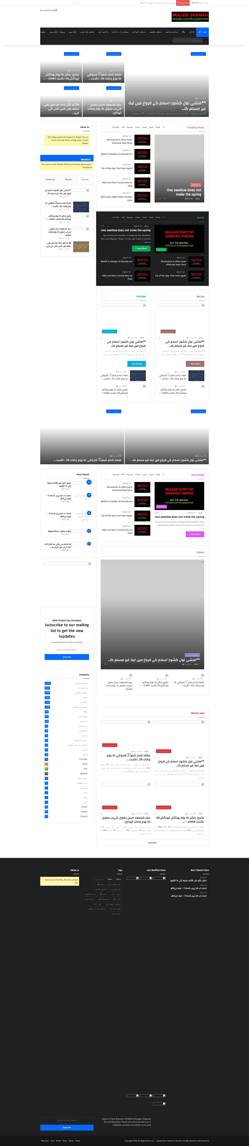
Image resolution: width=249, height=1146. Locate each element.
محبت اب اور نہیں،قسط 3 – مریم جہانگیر (59, 515)
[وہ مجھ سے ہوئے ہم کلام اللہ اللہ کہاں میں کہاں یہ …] (81, 548)
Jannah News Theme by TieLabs (169, 1141)
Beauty (84, 807)
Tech (123, 127)
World (158, 127)
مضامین (83, 788)
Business (130, 127)
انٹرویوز (82, 726)
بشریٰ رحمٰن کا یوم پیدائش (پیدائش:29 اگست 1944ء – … (150, 3)
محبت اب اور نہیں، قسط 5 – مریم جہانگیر (58, 497)
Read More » (141, 248)
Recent (85, 179)
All (163, 127)
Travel (151, 127)
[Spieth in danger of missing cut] (142, 154)
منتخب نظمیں (156, 32)
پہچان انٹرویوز (57, 32)
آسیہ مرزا (99, 879)
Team (65, 1141)
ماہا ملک (117, 899)
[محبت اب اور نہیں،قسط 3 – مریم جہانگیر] (81, 520)
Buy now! (45, 1141)
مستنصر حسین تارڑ (113, 904)
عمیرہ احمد (116, 894)
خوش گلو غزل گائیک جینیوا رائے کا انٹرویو (59, 484)
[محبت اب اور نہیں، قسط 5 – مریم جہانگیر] (81, 502)
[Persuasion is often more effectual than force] (142, 140)
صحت (85, 792)
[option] (124, 83)
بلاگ (183, 32)
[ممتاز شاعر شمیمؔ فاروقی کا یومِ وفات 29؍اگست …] (103, 66)
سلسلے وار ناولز (120, 32)
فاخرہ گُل (103, 894)
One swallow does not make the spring (125, 230)
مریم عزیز (89, 899)
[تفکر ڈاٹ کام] (190, 17)
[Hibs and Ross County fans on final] (142, 182)
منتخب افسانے (139, 32)
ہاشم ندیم (116, 914)
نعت (85, 797)
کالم (191, 32)
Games (144, 127)
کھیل (85, 754)
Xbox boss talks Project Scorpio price (116, 198)
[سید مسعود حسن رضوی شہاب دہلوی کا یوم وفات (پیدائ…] (103, 100)
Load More (152, 843)
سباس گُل (100, 884)
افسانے (83, 702)
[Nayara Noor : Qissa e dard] (81, 535)
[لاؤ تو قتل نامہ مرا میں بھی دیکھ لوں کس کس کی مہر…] (61, 100)
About (71, 1141)
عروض (12, 32)
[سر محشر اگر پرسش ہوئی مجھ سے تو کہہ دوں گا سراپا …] (133, 1097)
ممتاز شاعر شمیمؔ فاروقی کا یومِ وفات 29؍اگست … (104, 76)
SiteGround (202, 1141)
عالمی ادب (103, 32)
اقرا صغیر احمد (114, 884)
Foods (137, 127)
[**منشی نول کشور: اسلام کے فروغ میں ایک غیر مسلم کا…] (167, 83)
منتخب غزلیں (172, 32)
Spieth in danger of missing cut (116, 154)
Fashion (84, 811)
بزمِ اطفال (82, 783)
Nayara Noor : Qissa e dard (59, 531)
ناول (85, 750)
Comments (50, 179)
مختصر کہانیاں (87, 32)
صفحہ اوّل (202, 32)
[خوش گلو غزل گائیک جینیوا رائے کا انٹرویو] (81, 486)
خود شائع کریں (26, 32)
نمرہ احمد (97, 904)
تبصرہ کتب (82, 778)
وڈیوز (84, 735)
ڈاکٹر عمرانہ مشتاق (77, 745)
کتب (85, 802)
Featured (83, 816)
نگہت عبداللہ (115, 909)
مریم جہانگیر (80, 740)
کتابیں (72, 32)
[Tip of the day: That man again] (142, 168)
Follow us (74, 870)
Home (78, 1141)
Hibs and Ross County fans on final (117, 184)
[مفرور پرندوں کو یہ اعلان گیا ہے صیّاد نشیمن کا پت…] (159, 1106)
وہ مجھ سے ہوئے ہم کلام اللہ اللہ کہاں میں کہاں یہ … (58, 545)
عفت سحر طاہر (101, 889)
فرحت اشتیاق (90, 894)
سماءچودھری (116, 889)
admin (197, 199)
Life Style (116, 127)
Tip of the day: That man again (116, 168)
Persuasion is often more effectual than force (119, 141)
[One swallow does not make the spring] (179, 168)
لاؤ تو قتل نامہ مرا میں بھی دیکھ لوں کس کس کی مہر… (61, 108)
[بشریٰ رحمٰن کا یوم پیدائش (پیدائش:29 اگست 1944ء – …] (61, 66)
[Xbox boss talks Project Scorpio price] (142, 197)
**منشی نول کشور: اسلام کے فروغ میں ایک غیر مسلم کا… (167, 105)
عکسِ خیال (41, 32)
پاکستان (83, 731)
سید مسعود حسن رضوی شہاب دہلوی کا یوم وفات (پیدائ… (104, 108)
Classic (118, 879)
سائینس (83, 721)
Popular (68, 179)
